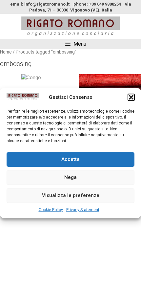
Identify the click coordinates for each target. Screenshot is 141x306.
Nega (70, 177)
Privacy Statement (82, 210)
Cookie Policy (51, 210)
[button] (131, 97)
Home (6, 52)
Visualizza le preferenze (70, 195)
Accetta (70, 159)
